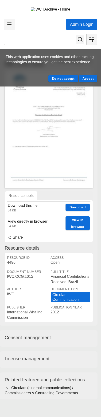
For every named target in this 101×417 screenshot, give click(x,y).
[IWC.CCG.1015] (49, 129)
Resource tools (21, 196)
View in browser (77, 223)
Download (78, 207)
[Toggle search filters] (91, 39)
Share (17, 237)
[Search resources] (80, 39)
